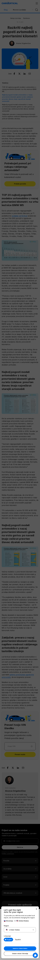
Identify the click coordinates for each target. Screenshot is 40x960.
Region (6, 926)
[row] (8, 939)
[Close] (36, 909)
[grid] (20, 939)
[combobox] (17, 929)
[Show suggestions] (33, 930)
